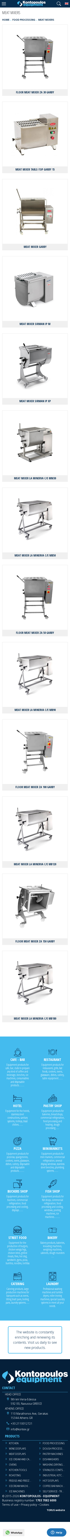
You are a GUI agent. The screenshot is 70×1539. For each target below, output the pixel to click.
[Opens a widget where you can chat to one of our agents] (56, 1532)
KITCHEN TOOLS (18, 1470)
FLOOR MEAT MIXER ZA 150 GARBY (35, 941)
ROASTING (15, 1475)
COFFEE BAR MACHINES (55, 1486)
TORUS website (56, 1510)
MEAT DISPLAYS (17, 1454)
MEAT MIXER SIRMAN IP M (35, 324)
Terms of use (10, 1505)
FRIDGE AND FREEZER (20, 1480)
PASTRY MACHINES (53, 1454)
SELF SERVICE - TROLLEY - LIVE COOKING (55, 1491)
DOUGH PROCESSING (55, 1448)
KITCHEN (13, 1443)
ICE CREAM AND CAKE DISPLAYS (21, 1459)
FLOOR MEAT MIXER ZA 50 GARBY (35, 633)
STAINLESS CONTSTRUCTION (55, 1470)
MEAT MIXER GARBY (35, 247)
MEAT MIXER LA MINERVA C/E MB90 (35, 710)
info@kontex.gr (20, 1429)
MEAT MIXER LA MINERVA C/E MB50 (35, 555)
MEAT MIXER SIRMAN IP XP (35, 401)
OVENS (13, 1464)
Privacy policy (29, 1505)
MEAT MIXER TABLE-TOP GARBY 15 (35, 169)
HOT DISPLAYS (51, 1480)
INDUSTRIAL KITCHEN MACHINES (55, 1475)
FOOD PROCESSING (54, 1443)
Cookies (44, 1505)
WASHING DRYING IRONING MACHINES (55, 1464)
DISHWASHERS (51, 1459)
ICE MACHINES (17, 1491)
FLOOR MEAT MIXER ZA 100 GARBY (35, 787)
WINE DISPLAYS (17, 1448)
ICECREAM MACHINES (20, 1486)
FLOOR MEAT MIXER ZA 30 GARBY (35, 92)
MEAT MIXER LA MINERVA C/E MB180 (35, 1018)
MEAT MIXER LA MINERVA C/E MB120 (35, 864)
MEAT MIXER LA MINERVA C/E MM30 (35, 478)
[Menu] (4, 3)
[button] (58, 3)
